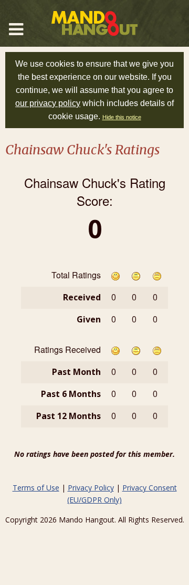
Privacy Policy (91, 488)
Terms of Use (36, 488)
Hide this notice (121, 117)
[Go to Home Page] (94, 23)
